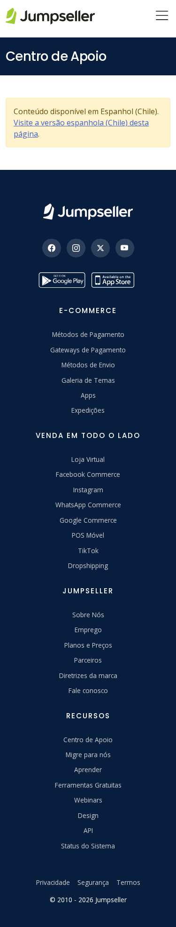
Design (88, 815)
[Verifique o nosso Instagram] (76, 248)
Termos (128, 882)
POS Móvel (88, 535)
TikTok (88, 550)
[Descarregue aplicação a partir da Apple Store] (114, 280)
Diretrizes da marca (88, 675)
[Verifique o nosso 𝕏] (100, 248)
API (88, 830)
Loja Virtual (88, 459)
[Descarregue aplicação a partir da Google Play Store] (61, 280)
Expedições (88, 410)
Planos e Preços (88, 645)
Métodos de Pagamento (88, 334)
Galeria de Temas (88, 380)
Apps (88, 395)
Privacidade (53, 882)
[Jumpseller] (87, 212)
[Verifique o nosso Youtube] (124, 248)
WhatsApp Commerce (88, 504)
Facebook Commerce (88, 474)
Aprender (88, 769)
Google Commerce (88, 520)
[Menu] (161, 16)
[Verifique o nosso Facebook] (51, 248)
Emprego (88, 629)
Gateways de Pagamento (88, 349)
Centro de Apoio (88, 739)
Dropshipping (88, 565)
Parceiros (88, 660)
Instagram (88, 489)
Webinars (88, 800)
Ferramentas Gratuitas (88, 785)
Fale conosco (88, 690)
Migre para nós (88, 754)
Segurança (93, 882)
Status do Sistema (88, 845)
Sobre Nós (88, 614)
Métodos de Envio (88, 364)
